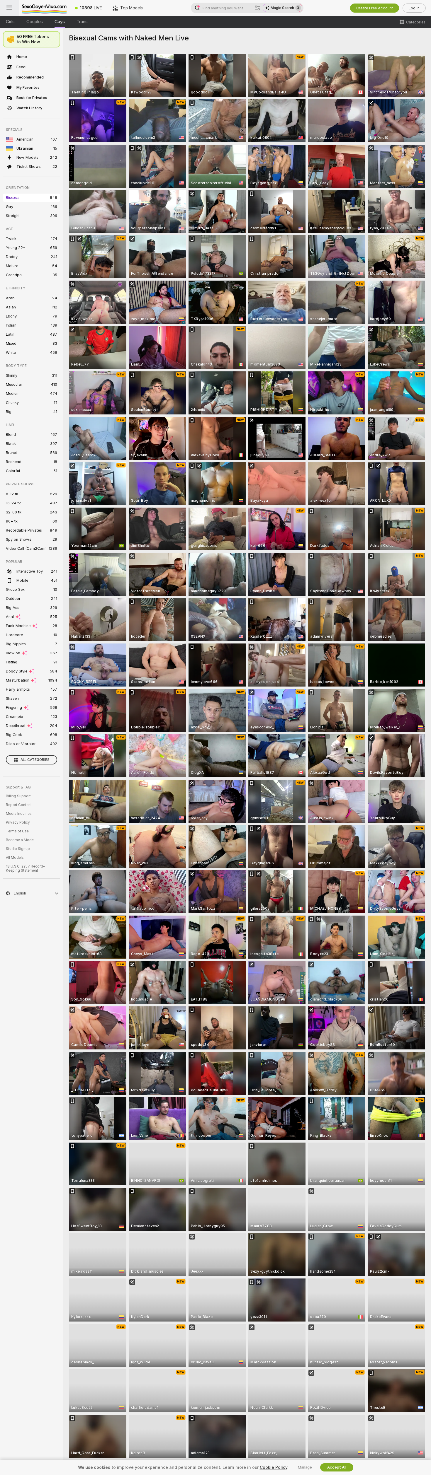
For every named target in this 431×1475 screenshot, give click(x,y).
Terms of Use (17, 831)
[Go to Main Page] (44, 8)
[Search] (257, 8)
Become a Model (20, 840)
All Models (15, 858)
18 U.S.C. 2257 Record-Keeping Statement (25, 868)
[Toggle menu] (9, 8)
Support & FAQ (18, 787)
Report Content (19, 805)
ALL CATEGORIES (35, 760)
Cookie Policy (273, 1467)
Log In (414, 8)
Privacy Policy (18, 822)
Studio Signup (18, 849)
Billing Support (18, 796)
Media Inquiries (19, 814)
